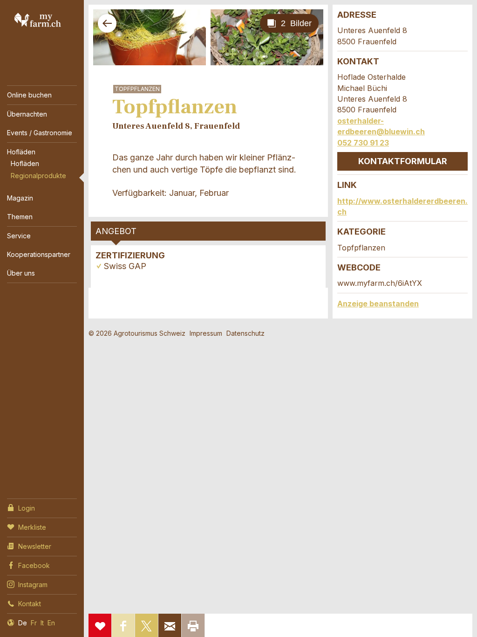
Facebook (34, 565)
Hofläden (21, 152)
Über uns (21, 273)
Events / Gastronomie (39, 133)
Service (19, 236)
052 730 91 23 (363, 142)
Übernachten (27, 114)
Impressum (206, 333)
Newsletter (34, 546)
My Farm (37, 20)
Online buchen (29, 95)
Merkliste (32, 527)
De (22, 623)
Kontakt (29, 604)
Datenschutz (245, 333)
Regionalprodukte (38, 176)
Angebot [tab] (115, 231)
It (42, 623)
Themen (20, 217)
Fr (34, 623)
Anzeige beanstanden (378, 303)
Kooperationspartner (38, 254)
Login (26, 508)
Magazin (20, 198)
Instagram (33, 585)
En (51, 623)
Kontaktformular (402, 161)
